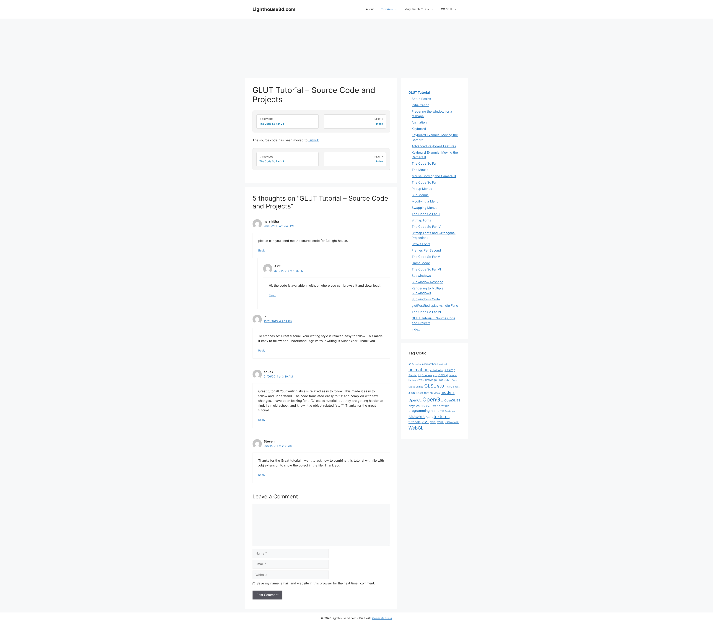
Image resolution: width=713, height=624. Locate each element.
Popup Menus (422, 189)
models (448, 392)
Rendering (450, 411)
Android (443, 364)
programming (419, 411)
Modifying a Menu (425, 201)
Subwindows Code (426, 299)
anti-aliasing (437, 370)
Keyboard (419, 129)
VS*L (425, 422)
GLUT (441, 386)
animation (418, 369)
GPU (449, 386)
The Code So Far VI (426, 269)
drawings (431, 380)
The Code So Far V (426, 257)
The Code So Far (424, 163)
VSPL (440, 422)
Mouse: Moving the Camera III (434, 176)
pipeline (425, 406)
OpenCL (414, 400)
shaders (416, 416)
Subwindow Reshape (427, 282)
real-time (437, 411)
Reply (261, 250)
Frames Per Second (426, 250)
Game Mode (421, 263)
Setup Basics (421, 99)
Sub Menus (420, 195)
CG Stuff (446, 9)
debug (443, 375)
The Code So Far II (425, 182)
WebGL (415, 428)
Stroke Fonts (421, 244)
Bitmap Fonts (421, 220)
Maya (437, 392)
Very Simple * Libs (417, 9)
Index (416, 329)
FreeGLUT (444, 380)
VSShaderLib (452, 422)
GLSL (430, 386)
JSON (411, 392)
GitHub (313, 140)
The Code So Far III (426, 214)
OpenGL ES (452, 400)
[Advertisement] (356, 46)
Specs (429, 417)
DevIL (420, 380)
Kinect (419, 392)
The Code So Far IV (426, 226)
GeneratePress (382, 618)
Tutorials (387, 9)
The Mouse (420, 170)
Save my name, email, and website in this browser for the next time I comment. (316, 583)
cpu (435, 375)
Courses (426, 375)
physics (414, 406)
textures (442, 416)
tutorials (414, 422)
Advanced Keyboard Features (434, 146)
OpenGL (432, 399)
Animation (419, 122)
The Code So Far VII (427, 312)
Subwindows (421, 276)
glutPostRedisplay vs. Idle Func (435, 305)
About (370, 9)
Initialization (420, 105)
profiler (444, 406)
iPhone (456, 387)
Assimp (450, 370)
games (419, 386)
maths (428, 393)
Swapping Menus (424, 208)
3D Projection (414, 364)
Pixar (434, 406)
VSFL (433, 422)
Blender (412, 375)
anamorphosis (430, 363)
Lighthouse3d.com (274, 9)
